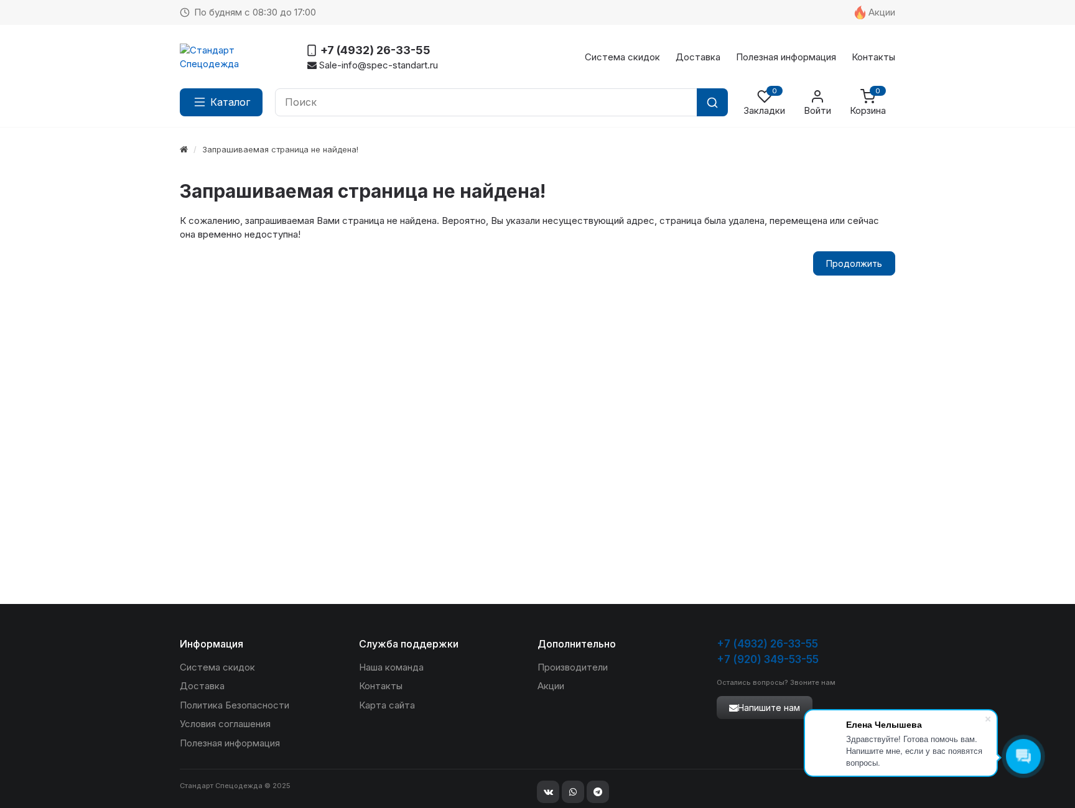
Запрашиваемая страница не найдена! (280, 149)
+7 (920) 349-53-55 (768, 659)
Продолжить (854, 263)
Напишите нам (769, 707)
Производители (573, 667)
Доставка (698, 57)
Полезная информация (786, 57)
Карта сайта (387, 705)
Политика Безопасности (234, 705)
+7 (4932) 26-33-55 (767, 644)
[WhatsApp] (573, 792)
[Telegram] (598, 792)
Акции (881, 12)
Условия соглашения (225, 724)
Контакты (873, 57)
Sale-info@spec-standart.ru (377, 65)
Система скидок (622, 57)
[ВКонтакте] (548, 792)
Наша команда (391, 667)
